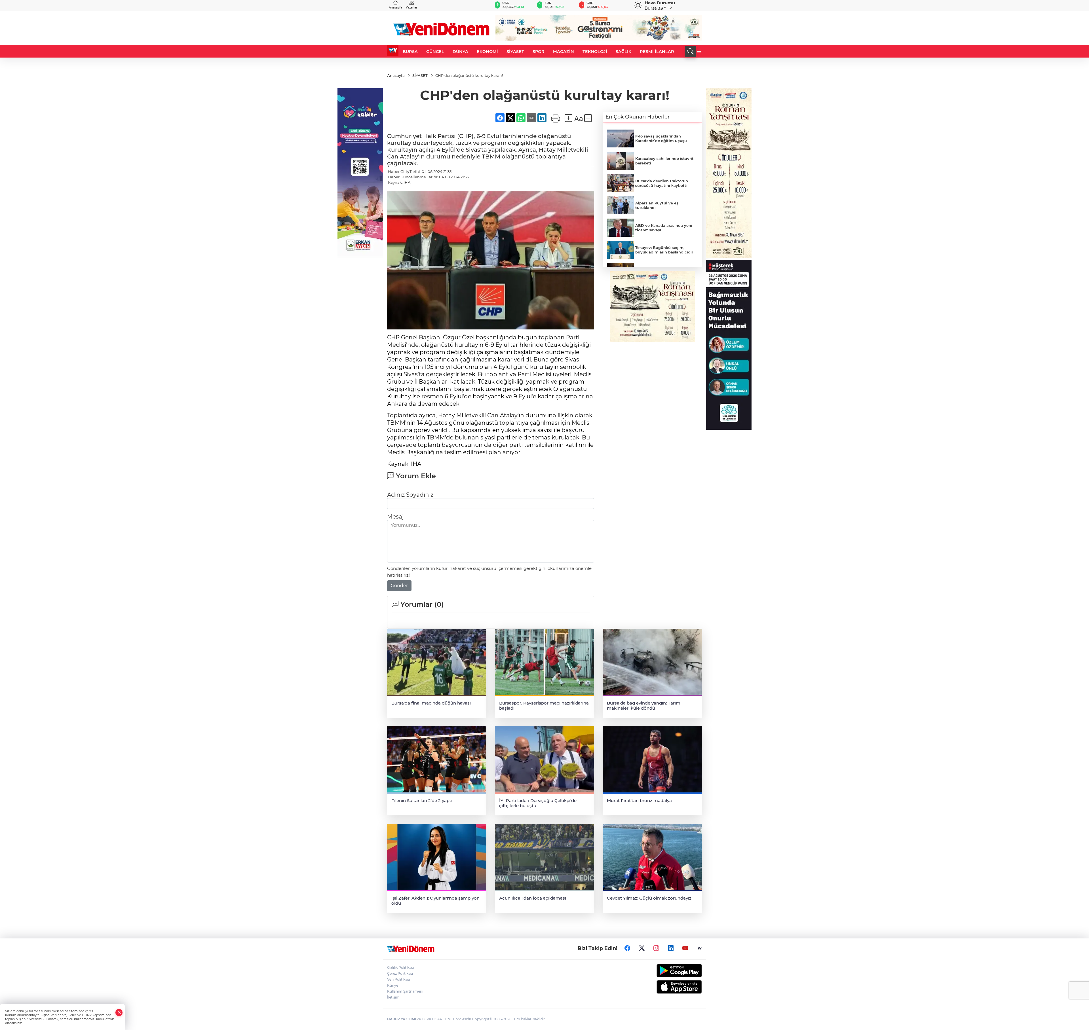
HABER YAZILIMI (401, 1019)
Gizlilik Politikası (400, 967)
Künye (392, 985)
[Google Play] (666, 970)
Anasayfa (395, 7)
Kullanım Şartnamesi (405, 991)
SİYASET (515, 51)
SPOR (538, 51)
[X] (641, 948)
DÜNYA (460, 51)
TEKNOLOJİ (595, 51)
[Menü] (699, 51)
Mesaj (395, 516)
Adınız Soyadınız (410, 494)
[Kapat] (119, 1012)
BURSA (410, 51)
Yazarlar (411, 7)
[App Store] (666, 987)
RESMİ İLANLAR (657, 51)
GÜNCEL (435, 51)
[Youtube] (685, 948)
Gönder (399, 585)
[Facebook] (627, 948)
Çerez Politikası (400, 973)
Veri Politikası (398, 979)
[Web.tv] (699, 948)
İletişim (393, 997)
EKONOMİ (487, 51)
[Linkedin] (670, 948)
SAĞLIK (623, 51)
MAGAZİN (563, 51)
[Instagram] (656, 948)
